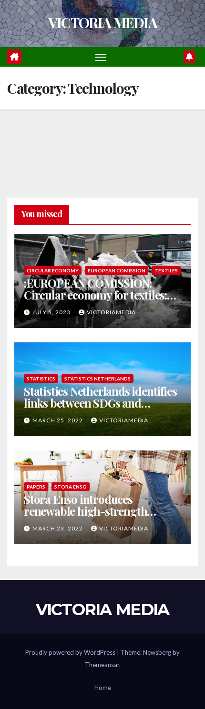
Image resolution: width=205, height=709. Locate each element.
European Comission (116, 270)
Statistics (41, 378)
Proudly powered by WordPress (71, 652)
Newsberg (157, 652)
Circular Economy (53, 270)
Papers (36, 486)
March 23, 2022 (58, 528)
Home (102, 687)
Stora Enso (70, 486)
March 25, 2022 (58, 420)
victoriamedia (111, 312)
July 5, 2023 (52, 312)
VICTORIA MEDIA (102, 22)
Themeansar (102, 665)
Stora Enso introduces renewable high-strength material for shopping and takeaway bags (88, 516)
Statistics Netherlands (97, 378)
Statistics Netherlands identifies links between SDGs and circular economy (100, 402)
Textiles (166, 270)
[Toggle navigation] (101, 57)
